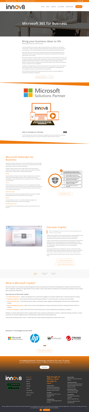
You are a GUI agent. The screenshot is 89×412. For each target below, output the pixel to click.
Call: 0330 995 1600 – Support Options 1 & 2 (26, 1)
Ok (40, 409)
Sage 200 (28, 383)
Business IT (28, 395)
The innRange (29, 390)
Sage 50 (28, 381)
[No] (87, 408)
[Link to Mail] (80, 1)
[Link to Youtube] (82, 1)
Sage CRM (28, 386)
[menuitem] (42, 6)
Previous (64, 132)
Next (66, 132)
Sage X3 (28, 388)
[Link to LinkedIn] (78, 1)
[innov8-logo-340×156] (15, 6)
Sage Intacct (28, 379)
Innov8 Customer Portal (11, 1)
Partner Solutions (30, 392)
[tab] (35, 274)
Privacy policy (46, 409)
